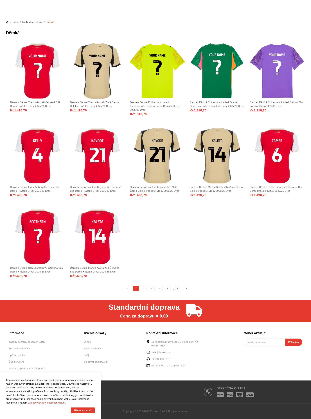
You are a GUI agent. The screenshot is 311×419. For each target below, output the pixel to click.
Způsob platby (17, 355)
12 (178, 288)
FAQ (86, 355)
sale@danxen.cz (160, 352)
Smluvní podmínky (19, 348)
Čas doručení (16, 361)
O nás (87, 341)
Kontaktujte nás (93, 348)
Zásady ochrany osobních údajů (27, 341)
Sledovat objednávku (96, 361)
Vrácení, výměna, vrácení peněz (27, 368)
